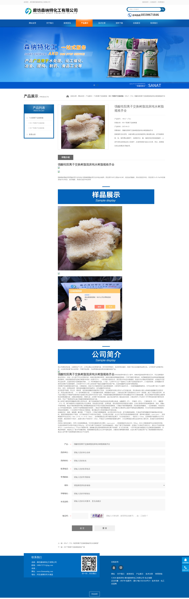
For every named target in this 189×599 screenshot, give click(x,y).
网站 (113, 574)
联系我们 (161, 2)
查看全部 (32, 134)
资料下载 (119, 23)
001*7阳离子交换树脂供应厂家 (74, 547)
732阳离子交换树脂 (100, 96)
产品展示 (84, 23)
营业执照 (94, 594)
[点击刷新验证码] (97, 516)
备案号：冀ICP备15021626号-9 (138, 581)
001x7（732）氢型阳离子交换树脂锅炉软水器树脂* (81, 543)
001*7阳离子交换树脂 (37, 128)
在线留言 (153, 2)
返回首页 (145, 2)
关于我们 (49, 23)
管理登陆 (158, 574)
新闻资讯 (67, 23)
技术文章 (102, 23)
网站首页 (32, 23)
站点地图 (148, 578)
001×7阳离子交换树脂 (37, 123)
